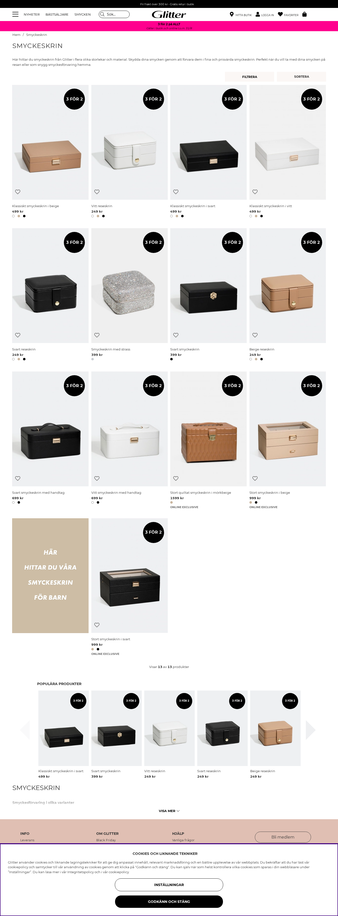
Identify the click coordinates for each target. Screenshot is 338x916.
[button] (267, 14)
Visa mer (167, 811)
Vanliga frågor (183, 840)
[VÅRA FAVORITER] (302, 77)
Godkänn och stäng (169, 901)
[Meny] (16, 14)
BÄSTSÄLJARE (57, 14)
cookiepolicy (119, 872)
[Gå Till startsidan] (169, 14)
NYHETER (32, 14)
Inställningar (169, 885)
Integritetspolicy (80, 872)
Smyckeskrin (36, 35)
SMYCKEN (82, 14)
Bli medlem (282, 837)
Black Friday (106, 840)
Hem (16, 35)
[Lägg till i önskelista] (17, 192)
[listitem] (63, 734)
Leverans (27, 840)
